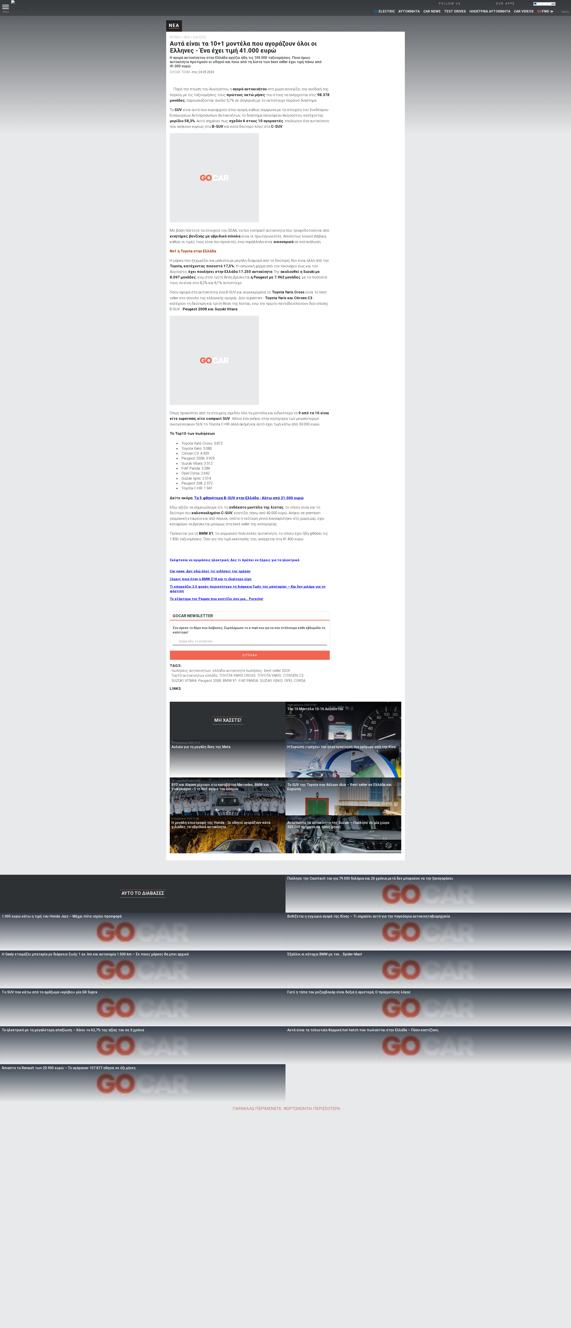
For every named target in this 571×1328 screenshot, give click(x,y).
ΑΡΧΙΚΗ (175, 37)
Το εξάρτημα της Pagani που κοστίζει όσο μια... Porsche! (216, 599)
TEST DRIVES (455, 11)
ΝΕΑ (174, 25)
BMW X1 (230, 680)
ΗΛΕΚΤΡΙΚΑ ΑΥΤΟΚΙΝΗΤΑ (490, 11)
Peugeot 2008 (209, 680)
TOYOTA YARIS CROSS (237, 675)
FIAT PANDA (248, 680)
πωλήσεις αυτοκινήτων (191, 670)
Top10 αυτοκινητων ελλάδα (194, 675)
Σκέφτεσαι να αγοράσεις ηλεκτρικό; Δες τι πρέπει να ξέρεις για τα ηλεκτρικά (234, 560)
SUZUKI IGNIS (271, 680)
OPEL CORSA (294, 680)
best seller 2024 (277, 670)
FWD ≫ (545, 11)
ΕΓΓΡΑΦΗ (250, 655)
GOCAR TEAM (180, 72)
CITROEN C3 (293, 675)
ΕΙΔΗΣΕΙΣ (199, 37)
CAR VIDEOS (524, 11)
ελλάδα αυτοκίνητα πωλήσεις (237, 670)
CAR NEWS (432, 11)
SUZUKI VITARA (184, 680)
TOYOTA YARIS (269, 675)
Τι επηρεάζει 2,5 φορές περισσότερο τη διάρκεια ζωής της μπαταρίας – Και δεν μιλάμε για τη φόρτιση (247, 589)
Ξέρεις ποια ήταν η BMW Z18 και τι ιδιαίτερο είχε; (211, 579)
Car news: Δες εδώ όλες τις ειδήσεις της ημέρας (210, 571)
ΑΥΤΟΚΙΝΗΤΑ (409, 11)
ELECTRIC (384, 11)
